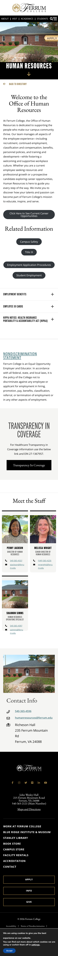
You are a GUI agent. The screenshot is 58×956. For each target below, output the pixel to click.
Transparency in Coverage (29, 465)
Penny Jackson (15, 548)
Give (29, 902)
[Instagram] (19, 782)
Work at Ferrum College (22, 826)
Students (42, 18)
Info (29, 890)
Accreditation (14, 861)
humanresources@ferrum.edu (34, 717)
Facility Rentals (16, 855)
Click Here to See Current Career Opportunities (29, 215)
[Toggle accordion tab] (52, 294)
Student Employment (29, 275)
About (5, 18)
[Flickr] (32, 782)
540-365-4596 (23, 711)
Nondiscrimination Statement (20, 355)
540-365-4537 (16, 560)
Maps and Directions (29, 809)
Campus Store (13, 849)
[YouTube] (45, 782)
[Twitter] (25, 782)
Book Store (12, 843)
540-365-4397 (16, 625)
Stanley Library (15, 838)
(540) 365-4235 (44, 560)
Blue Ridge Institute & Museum (27, 832)
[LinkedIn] (39, 782)
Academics (27, 18)
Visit (14, 18)
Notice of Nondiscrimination (33, 926)
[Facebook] (12, 782)
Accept (9, 950)
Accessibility (11, 926)
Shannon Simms (15, 613)
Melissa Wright (43, 548)
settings (35, 944)
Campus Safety (29, 241)
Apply (29, 879)
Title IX (29, 252)
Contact (9, 866)
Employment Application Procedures (29, 265)
